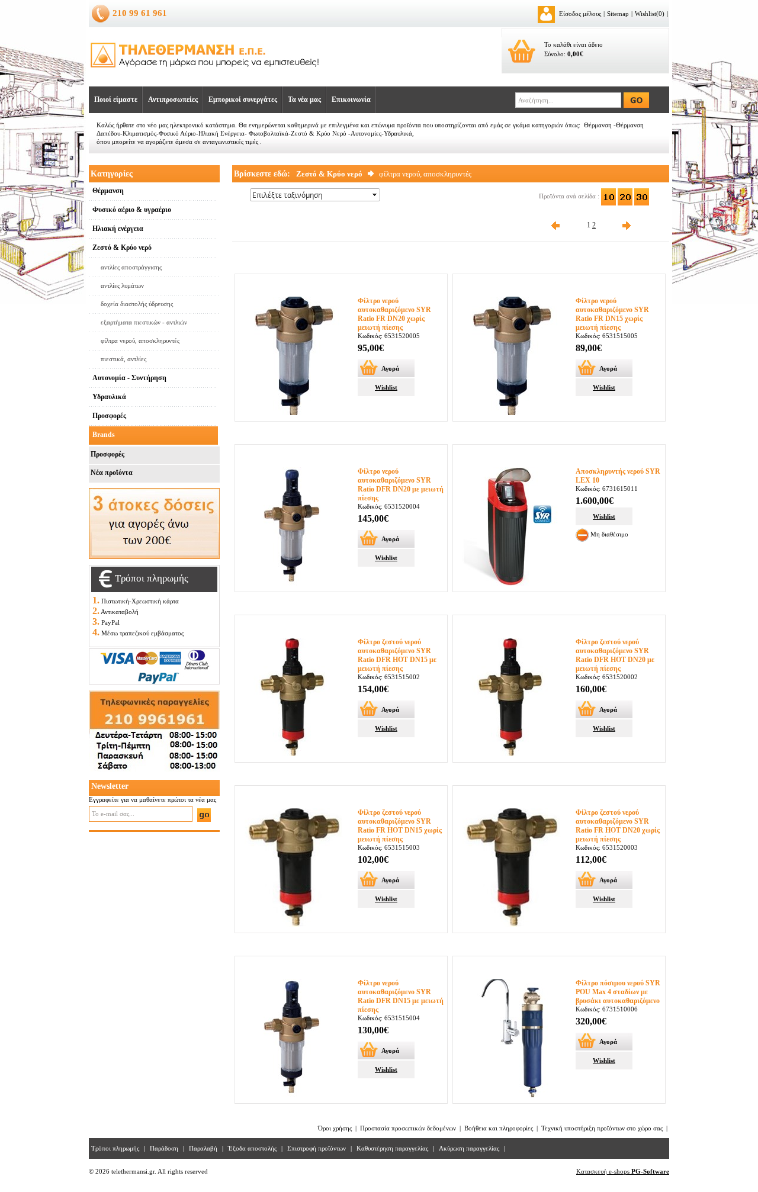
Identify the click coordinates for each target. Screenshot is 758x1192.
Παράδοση (164, 1148)
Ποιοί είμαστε (115, 99)
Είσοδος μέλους (580, 13)
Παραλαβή (203, 1148)
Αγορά (390, 368)
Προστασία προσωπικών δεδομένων (408, 1128)
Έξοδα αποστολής (252, 1148)
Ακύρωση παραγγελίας (469, 1148)
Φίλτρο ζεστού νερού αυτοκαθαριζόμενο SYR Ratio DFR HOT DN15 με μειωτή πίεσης (397, 655)
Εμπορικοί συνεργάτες (242, 99)
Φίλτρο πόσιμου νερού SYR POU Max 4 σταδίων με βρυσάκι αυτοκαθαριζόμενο (618, 992)
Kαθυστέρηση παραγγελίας (392, 1148)
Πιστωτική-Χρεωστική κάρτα (140, 601)
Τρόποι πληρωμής (115, 1148)
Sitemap (618, 13)
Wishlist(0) (649, 13)
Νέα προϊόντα (112, 472)
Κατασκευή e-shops (622, 1171)
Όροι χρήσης (335, 1128)
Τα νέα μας (304, 99)
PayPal (110, 622)
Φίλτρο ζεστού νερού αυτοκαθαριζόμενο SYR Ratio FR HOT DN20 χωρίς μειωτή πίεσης (618, 825)
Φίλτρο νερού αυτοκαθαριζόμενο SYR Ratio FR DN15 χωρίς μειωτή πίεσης (612, 314)
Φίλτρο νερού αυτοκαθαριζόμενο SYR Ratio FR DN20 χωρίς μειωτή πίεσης (394, 314)
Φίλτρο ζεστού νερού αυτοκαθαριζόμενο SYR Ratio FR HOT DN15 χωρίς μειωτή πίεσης (400, 825)
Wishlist (386, 387)
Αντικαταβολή (120, 611)
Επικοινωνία (351, 99)
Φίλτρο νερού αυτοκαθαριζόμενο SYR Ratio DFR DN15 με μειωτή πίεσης (401, 996)
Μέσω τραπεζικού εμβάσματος (142, 633)
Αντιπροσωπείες (173, 99)
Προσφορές (107, 454)
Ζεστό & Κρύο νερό (329, 173)
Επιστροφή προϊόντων (316, 1148)
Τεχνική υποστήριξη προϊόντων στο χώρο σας (602, 1128)
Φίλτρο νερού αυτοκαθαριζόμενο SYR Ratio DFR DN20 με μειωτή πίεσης (401, 484)
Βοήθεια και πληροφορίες (498, 1128)
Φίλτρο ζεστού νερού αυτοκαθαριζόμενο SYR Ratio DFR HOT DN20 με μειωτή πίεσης (615, 655)
